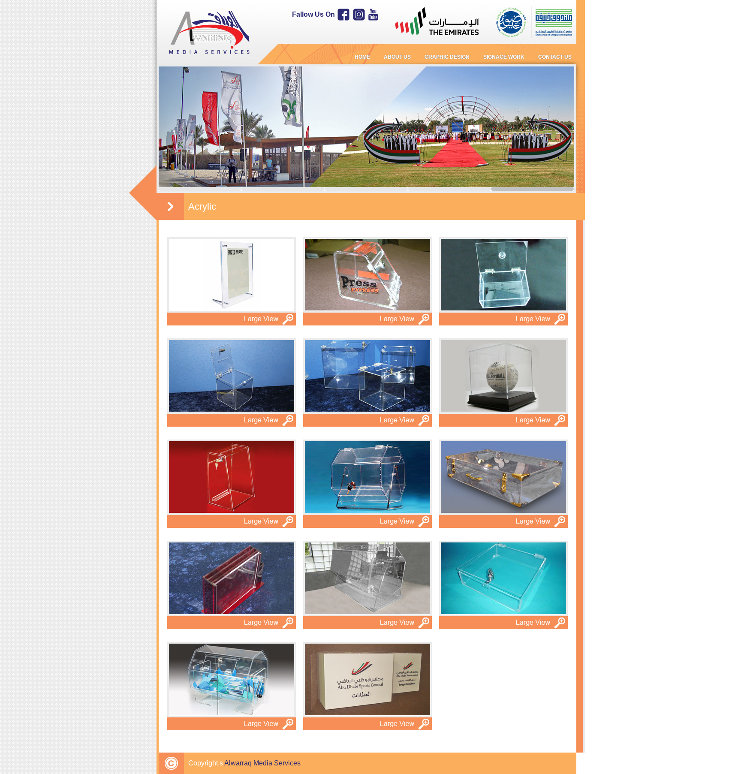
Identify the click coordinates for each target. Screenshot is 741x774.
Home (362, 57)
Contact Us (555, 57)
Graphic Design (447, 57)
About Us (397, 57)
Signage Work (503, 57)
